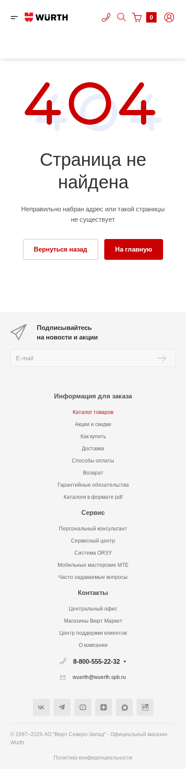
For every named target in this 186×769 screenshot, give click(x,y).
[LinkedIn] (145, 707)
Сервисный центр (93, 541)
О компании (93, 645)
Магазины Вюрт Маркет (93, 621)
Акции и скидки (93, 424)
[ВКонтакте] (41, 707)
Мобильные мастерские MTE (93, 565)
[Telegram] (62, 707)
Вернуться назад (60, 249)
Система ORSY (93, 553)
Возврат (93, 473)
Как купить (93, 436)
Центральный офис (93, 609)
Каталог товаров (93, 412)
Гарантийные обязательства (93, 485)
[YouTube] (82, 707)
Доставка (93, 449)
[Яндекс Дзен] (103, 707)
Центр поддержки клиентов (93, 633)
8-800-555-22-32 (96, 661)
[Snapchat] (124, 707)
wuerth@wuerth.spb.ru (99, 677)
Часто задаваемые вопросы (93, 577)
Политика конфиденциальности (93, 758)
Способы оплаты (93, 461)
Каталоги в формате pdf (93, 497)
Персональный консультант (93, 529)
